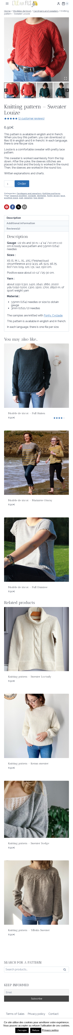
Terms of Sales (15, 1013)
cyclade (32, 195)
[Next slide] (63, 49)
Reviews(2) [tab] (13, 228)
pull (21, 198)
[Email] (24, 206)
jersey (56, 195)
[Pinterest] (6, 206)
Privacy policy (36, 1013)
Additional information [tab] (21, 223)
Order (22, 183)
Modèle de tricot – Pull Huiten (26, 413)
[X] (18, 206)
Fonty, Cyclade (53, 315)
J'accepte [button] (22, 1030)
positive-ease (11, 198)
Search (65, 970)
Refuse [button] (35, 1030)
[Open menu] (7, 3)
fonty (49, 195)
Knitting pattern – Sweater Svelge (28, 843)
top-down (38, 198)
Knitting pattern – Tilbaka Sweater (29, 930)
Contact (53, 1013)
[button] (12, 90)
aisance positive (18, 195)
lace (62, 195)
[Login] (58, 3)
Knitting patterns (51, 193)
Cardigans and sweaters (29, 193)
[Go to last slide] (9, 49)
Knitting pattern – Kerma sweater (28, 763)
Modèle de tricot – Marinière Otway (30, 500)
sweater (28, 198)
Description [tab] (14, 217)
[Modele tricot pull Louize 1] (36, 49)
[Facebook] (12, 206)
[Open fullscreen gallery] (65, 78)
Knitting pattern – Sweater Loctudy (29, 676)
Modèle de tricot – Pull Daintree (27, 587)
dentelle (41, 195)
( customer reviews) (31, 118)
